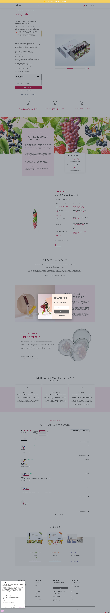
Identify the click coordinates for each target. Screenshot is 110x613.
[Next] (106, 1)
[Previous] (4, 1)
